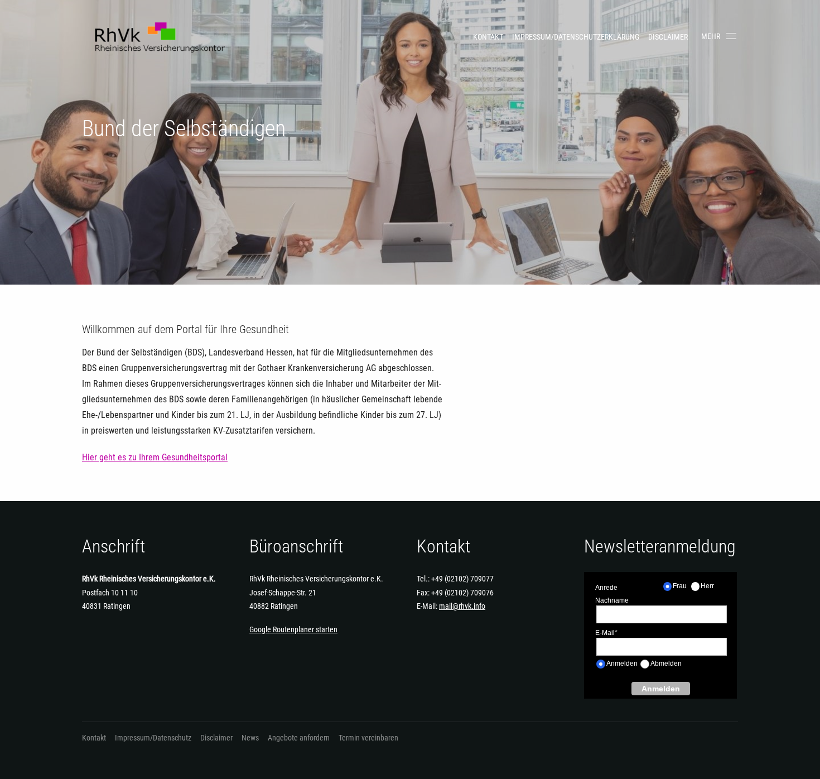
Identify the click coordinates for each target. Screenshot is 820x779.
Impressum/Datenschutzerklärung (575, 36)
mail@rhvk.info (462, 606)
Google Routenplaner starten (293, 629)
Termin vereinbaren (368, 737)
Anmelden (660, 688)
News (250, 737)
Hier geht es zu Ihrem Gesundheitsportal (155, 457)
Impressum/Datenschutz (153, 737)
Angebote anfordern (299, 737)
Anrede (606, 588)
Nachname (612, 600)
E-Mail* (606, 633)
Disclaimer (668, 36)
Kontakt (488, 36)
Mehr (710, 36)
